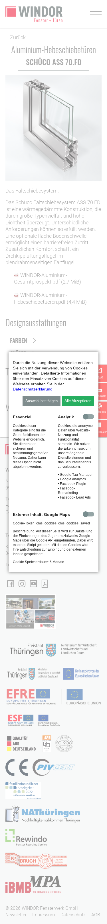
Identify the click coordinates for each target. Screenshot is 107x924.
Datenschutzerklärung (33, 389)
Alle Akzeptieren (77, 401)
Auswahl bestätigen (41, 401)
